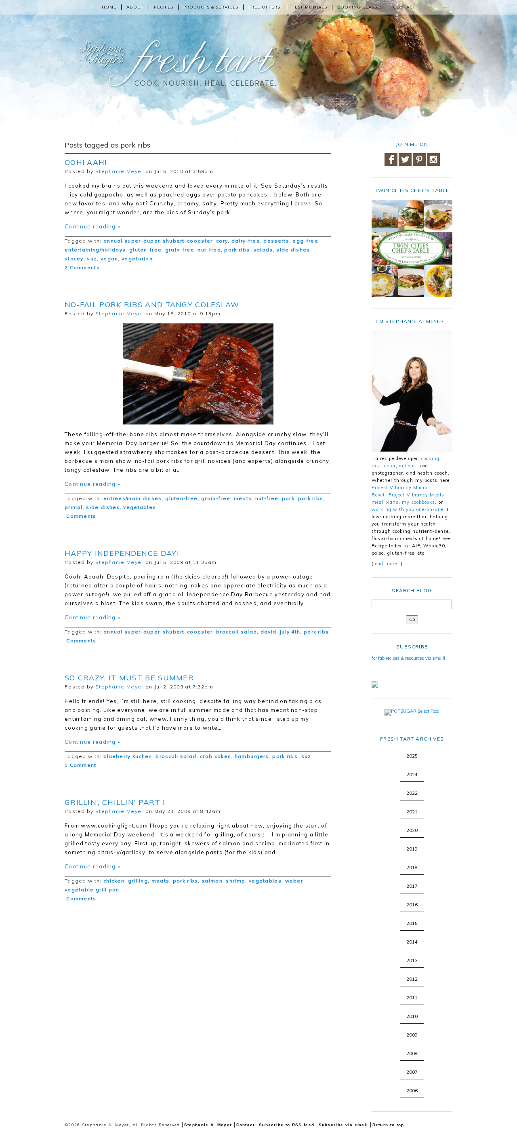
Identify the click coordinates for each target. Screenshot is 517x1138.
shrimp (235, 881)
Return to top (388, 1125)
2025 (412, 756)
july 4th (290, 632)
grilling (138, 881)
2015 (412, 923)
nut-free (209, 250)
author (407, 466)
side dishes (293, 250)
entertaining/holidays (95, 250)
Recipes (163, 7)
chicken (113, 881)
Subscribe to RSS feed (286, 1125)
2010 (412, 1016)
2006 (412, 1091)
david (269, 632)
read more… (387, 563)
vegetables (139, 507)
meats (243, 498)
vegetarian (137, 258)
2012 (412, 979)
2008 (412, 1053)
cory (222, 241)
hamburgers (252, 756)
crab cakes (215, 756)
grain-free (179, 250)
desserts (276, 241)
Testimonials (309, 7)
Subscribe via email (343, 1125)
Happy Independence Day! (122, 553)
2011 (412, 998)
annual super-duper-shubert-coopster (158, 241)
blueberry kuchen (127, 756)
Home (109, 7)
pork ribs (237, 250)
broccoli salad (236, 632)
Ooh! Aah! (86, 162)
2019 (412, 849)
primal (74, 507)
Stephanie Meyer (119, 171)
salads (263, 250)
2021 (412, 812)
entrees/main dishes (132, 498)
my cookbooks (418, 502)
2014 (412, 942)
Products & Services (210, 7)
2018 (412, 867)
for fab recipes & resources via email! (408, 658)
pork (288, 498)
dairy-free (245, 241)
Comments (81, 516)
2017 (412, 886)
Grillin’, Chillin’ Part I (115, 802)
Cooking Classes (360, 7)
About (135, 7)
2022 (412, 793)
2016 (412, 905)
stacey (74, 258)
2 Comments (82, 267)
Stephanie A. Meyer (208, 1125)
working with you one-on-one (407, 509)
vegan (109, 258)
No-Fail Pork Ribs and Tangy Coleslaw (152, 304)
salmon (212, 881)
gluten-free (145, 250)
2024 (412, 774)
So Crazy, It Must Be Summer (129, 677)
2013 (412, 960)
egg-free (305, 241)
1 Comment (81, 765)
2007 (412, 1072)
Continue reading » (92, 226)
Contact (404, 7)
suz (92, 258)
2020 (412, 830)
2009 (412, 1035)
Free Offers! (265, 7)
